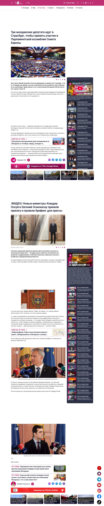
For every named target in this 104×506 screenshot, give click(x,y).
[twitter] (60, 80)
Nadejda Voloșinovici (23, 484)
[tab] (75, 79)
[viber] (64, 80)
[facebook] (58, 80)
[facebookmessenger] (56, 80)
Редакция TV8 (21, 160)
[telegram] (62, 80)
